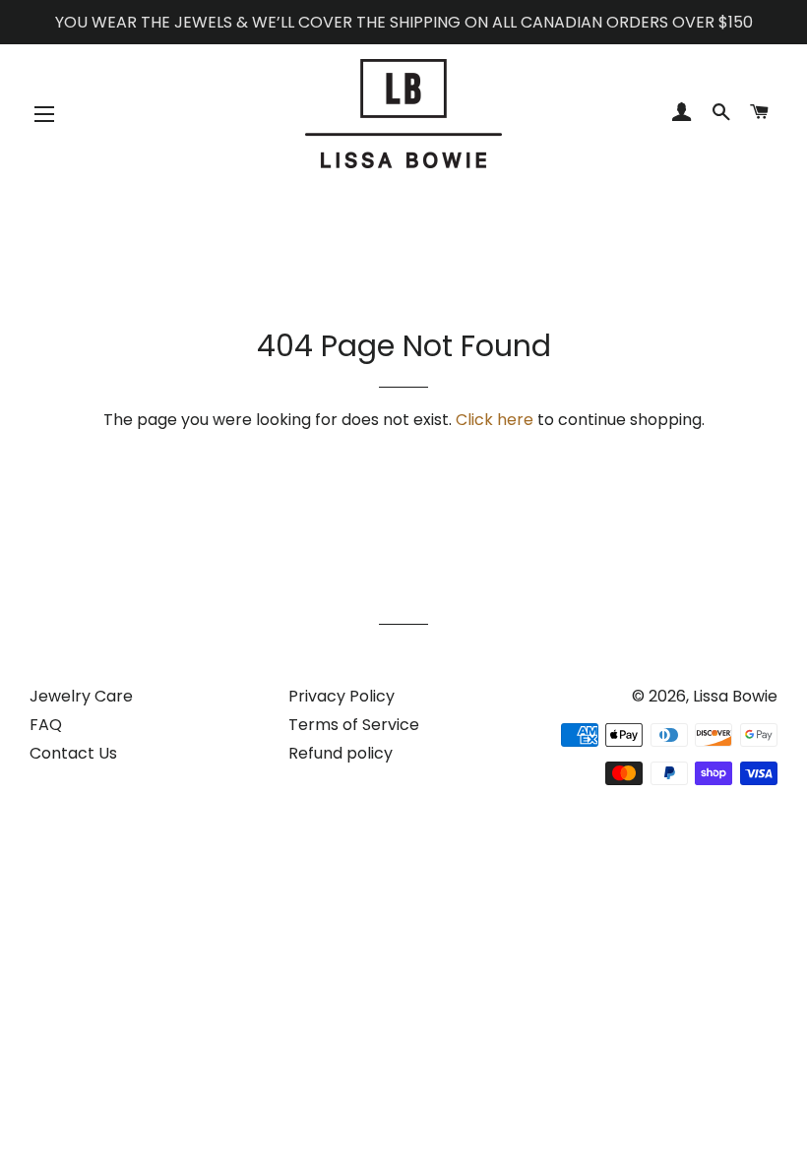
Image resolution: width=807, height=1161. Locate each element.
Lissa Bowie (735, 696)
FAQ (46, 724)
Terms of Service (353, 724)
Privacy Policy (341, 696)
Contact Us (73, 753)
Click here (494, 419)
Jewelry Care (81, 696)
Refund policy (340, 753)
